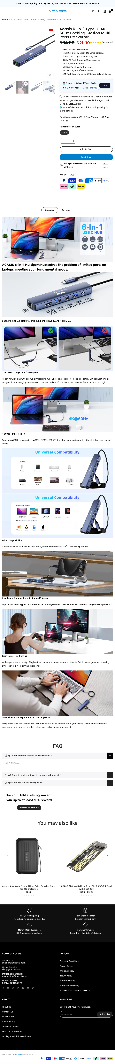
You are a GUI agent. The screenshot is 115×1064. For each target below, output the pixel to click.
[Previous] (7, 856)
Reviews (66, 210)
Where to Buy (8, 1021)
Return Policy (66, 975)
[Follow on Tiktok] (33, 987)
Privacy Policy (66, 966)
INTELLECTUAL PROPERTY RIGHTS (75, 990)
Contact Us (7, 1011)
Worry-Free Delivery (69, 985)
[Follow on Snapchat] (23, 987)
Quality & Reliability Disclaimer (17, 1036)
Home (5, 19)
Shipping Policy (67, 970)
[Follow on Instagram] (13, 987)
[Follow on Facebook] (3, 987)
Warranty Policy (67, 980)
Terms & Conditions (69, 961)
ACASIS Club (8, 1016)
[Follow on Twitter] (8, 987)
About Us (6, 1007)
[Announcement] (57, 4)
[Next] (107, 856)
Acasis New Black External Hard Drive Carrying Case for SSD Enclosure (28, 887)
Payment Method (10, 1026)
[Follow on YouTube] (28, 987)
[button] (94, 11)
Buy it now (86, 157)
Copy (104, 85)
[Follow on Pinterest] (18, 987)
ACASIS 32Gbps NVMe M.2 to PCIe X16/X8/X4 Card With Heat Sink (86, 887)
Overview (50, 210)
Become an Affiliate (29, 807)
